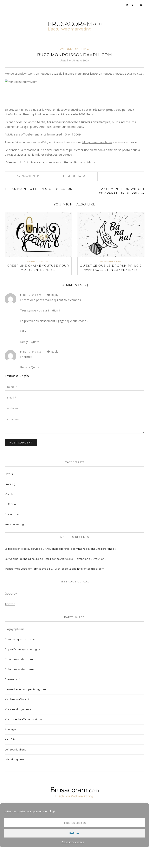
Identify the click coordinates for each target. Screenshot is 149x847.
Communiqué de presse (20, 639)
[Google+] (85, 176)
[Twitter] (127, 5)
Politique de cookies (73, 842)
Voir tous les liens (15, 749)
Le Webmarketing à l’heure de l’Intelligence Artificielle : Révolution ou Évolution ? (55, 558)
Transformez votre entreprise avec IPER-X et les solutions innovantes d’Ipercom (54, 568)
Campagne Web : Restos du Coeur (40, 189)
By (28, 176)
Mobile (9, 494)
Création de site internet (20, 659)
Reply (54, 295)
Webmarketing (74, 49)
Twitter (10, 604)
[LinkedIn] (133, 5)
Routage (10, 729)
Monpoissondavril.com (19, 73)
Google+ (11, 593)
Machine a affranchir (17, 699)
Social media (13, 514)
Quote (35, 342)
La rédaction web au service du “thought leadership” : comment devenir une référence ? (60, 548)
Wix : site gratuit (14, 759)
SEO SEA (10, 503)
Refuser (74, 833)
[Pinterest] (74, 176)
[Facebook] (63, 176)
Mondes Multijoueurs (18, 709)
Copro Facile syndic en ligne (22, 649)
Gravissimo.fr (12, 679)
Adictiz (137, 73)
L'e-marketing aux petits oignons (25, 689)
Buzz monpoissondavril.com (74, 55)
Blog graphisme (15, 629)
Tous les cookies (74, 823)
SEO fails (10, 739)
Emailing (10, 484)
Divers (9, 473)
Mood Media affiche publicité (23, 719)
